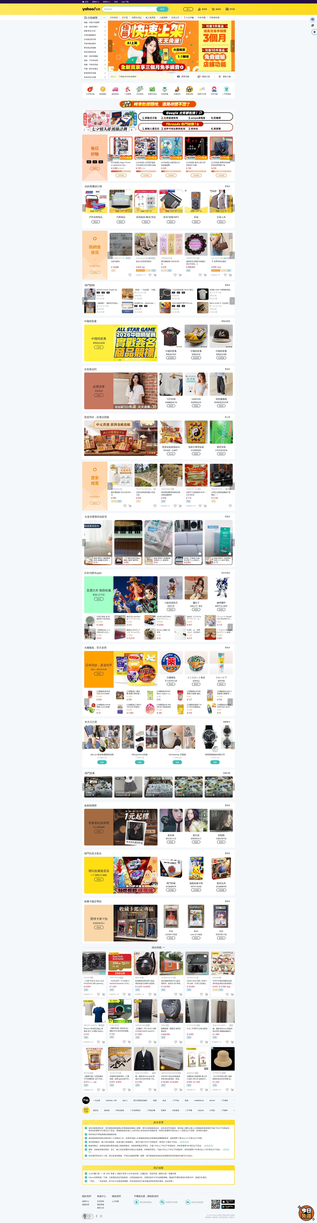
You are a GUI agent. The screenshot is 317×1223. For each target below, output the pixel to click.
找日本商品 (225, 572)
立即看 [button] (99, 347)
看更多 (227, 186)
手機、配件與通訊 (91, 69)
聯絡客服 (100, 1204)
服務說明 (85, 1204)
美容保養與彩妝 (90, 52)
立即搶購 (121, 175)
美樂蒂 (163, 1110)
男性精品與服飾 (90, 47)
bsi (87, 1216)
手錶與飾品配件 (90, 43)
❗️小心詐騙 (188, 17)
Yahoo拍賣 (91, 9)
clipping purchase (155, 275)
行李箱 (212, 1110)
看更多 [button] (99, 395)
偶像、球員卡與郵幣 (92, 22)
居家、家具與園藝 (91, 56)
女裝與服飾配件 (90, 35)
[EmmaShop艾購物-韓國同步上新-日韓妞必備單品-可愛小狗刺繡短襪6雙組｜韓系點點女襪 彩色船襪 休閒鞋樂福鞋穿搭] (171, 737)
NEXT (233, 208)
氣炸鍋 (106, 1110)
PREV (84, 208)
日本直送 (114, 17)
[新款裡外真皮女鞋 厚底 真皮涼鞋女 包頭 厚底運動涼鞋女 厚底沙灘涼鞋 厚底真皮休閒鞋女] (133, 737)
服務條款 (208, 1217)
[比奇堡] (171, 115)
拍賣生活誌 (137, 17)
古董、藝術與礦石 (91, 26)
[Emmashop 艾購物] (177, 749)
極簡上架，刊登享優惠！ (128, 76)
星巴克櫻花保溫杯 (140, 1100)
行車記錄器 (119, 1110)
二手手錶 (175, 1100)
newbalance (199, 1100)
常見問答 (100, 1201)
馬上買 (227, 417)
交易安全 (232, 1217)
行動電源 (175, 1110)
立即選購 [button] (171, 890)
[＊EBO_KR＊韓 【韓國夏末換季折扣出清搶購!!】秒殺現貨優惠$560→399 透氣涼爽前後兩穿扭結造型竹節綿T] (96, 737)
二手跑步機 (150, 1110)
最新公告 (100, 1208)
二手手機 (188, 1110)
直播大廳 (226, 773)
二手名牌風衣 (135, 1110)
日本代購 (202, 17)
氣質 (186, 1100)
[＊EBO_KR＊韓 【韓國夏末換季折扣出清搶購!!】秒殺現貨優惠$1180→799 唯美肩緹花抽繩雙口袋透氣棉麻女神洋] (114, 743)
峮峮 (155, 1100)
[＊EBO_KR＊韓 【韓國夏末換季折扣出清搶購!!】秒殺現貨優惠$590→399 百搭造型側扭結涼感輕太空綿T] (114, 731)
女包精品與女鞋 (90, 39)
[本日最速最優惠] (306, 1213)
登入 (188, 9)
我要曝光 (95, 168)
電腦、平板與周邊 (91, 64)
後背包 (95, 1110)
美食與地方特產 (90, 77)
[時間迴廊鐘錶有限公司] (215, 749)
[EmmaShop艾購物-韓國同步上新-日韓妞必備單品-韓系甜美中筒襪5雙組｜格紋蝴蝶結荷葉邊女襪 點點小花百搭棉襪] (189, 731)
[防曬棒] (222, 115)
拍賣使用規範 (223, 1217)
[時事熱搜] (158, 104)
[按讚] (109, 554)
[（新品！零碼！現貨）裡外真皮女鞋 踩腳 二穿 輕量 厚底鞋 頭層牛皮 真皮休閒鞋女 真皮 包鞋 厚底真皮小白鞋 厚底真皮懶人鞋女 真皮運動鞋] (152, 743)
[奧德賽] (222, 126)
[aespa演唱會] (196, 115)
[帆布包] (196, 126)
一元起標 (96, 1100)
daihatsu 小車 (111, 1100)
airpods (201, 1110)
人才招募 (115, 1201)
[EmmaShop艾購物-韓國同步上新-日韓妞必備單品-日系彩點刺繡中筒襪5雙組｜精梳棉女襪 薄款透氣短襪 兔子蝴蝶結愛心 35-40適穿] (189, 743)
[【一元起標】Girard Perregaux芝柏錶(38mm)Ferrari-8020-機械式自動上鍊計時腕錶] (209, 737)
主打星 (125, 17)
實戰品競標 (225, 321)
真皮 (164, 1100)
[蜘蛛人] (145, 126)
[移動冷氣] (145, 115)
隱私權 (215, 1217)
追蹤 (102, 762)
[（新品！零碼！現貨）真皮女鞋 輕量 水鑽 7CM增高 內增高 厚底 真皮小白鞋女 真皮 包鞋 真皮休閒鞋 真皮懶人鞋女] (152, 731)
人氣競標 (163, 17)
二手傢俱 (224, 1100)
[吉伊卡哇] (171, 126)
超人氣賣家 (151, 17)
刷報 (85, 1100)
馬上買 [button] (171, 454)
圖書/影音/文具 (90, 31)
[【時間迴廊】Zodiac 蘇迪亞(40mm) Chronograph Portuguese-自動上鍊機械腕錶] (227, 743)
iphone (212, 1100)
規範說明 (184, 1142)
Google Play (228, 1207)
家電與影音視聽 (90, 73)
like (129, 275)
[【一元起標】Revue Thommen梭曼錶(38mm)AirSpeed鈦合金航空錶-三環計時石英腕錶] (227, 731)
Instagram (101, 1216)
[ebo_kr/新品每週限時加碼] (102, 749)
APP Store (228, 1202)
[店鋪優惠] (171, 46)
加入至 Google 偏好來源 (312, 25)
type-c (125, 1100)
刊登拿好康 (214, 17)
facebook (96, 1216)
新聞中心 (85, 1201)
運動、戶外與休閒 (91, 60)
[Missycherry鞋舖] (139, 749)
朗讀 (312, 19)
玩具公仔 (175, 17)
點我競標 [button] (171, 358)
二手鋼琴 (224, 1110)
